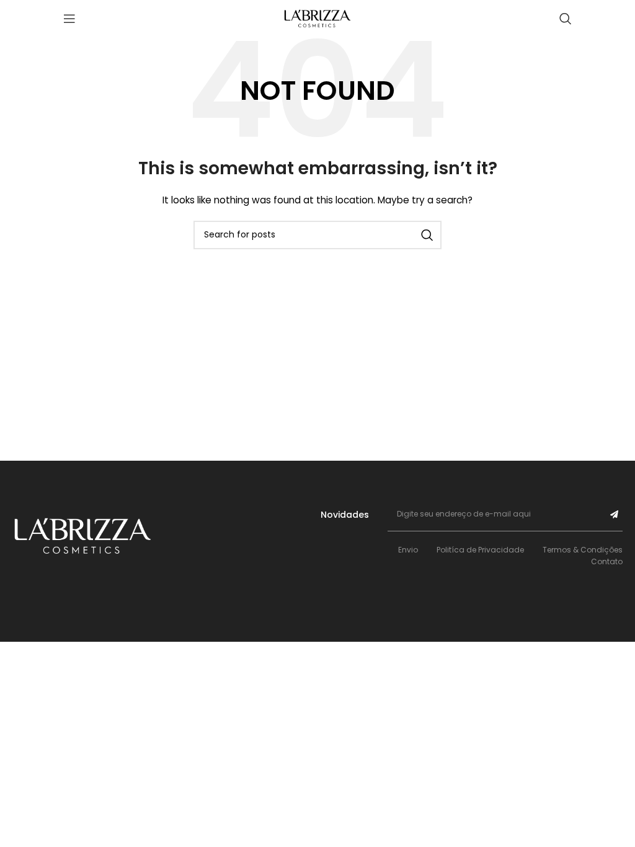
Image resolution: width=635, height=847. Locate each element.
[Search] (565, 18)
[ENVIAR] (614, 514)
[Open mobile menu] (69, 18)
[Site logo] (317, 18)
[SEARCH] (427, 235)
